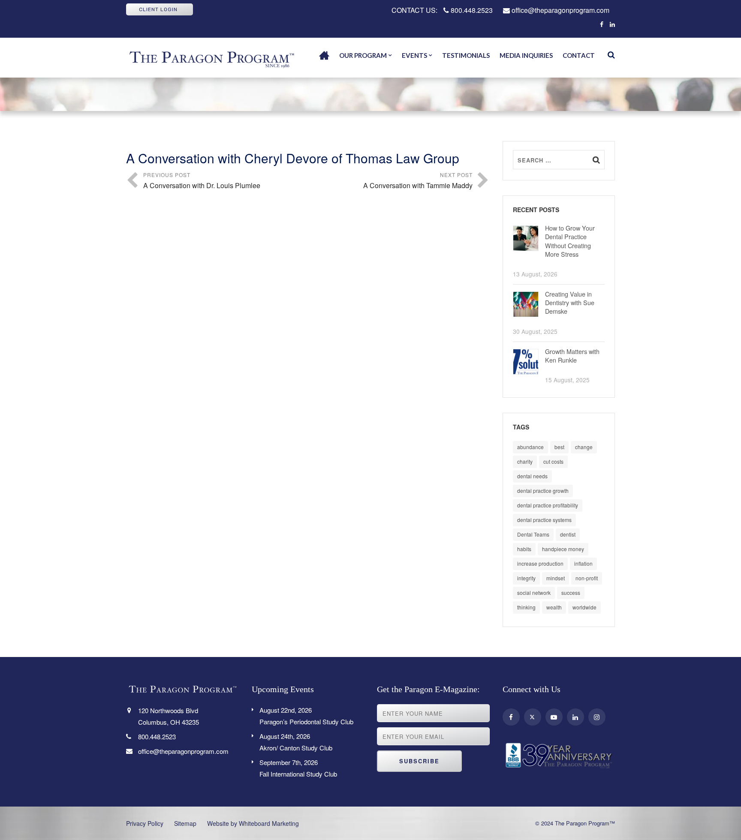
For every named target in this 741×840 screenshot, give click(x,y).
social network (534, 592)
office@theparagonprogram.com (559, 10)
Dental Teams (533, 534)
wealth (554, 607)
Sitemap (185, 823)
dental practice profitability (547, 505)
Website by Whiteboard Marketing (253, 823)
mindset (555, 578)
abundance (530, 446)
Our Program (363, 55)
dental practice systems (544, 519)
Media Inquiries (526, 55)
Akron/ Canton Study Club (295, 742)
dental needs (532, 476)
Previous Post (201, 180)
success (570, 592)
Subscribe (419, 761)
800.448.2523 (471, 10)
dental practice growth (543, 490)
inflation (583, 563)
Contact (579, 55)
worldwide (584, 607)
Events (414, 55)
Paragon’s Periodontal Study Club (306, 715)
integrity (526, 578)
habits (524, 548)
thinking (526, 607)
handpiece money (563, 548)
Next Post (418, 180)
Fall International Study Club (298, 768)
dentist (567, 534)
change (584, 446)
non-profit (586, 578)
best (559, 446)
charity (525, 461)
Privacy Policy (144, 823)
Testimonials (466, 55)
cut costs (553, 461)
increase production (540, 563)
